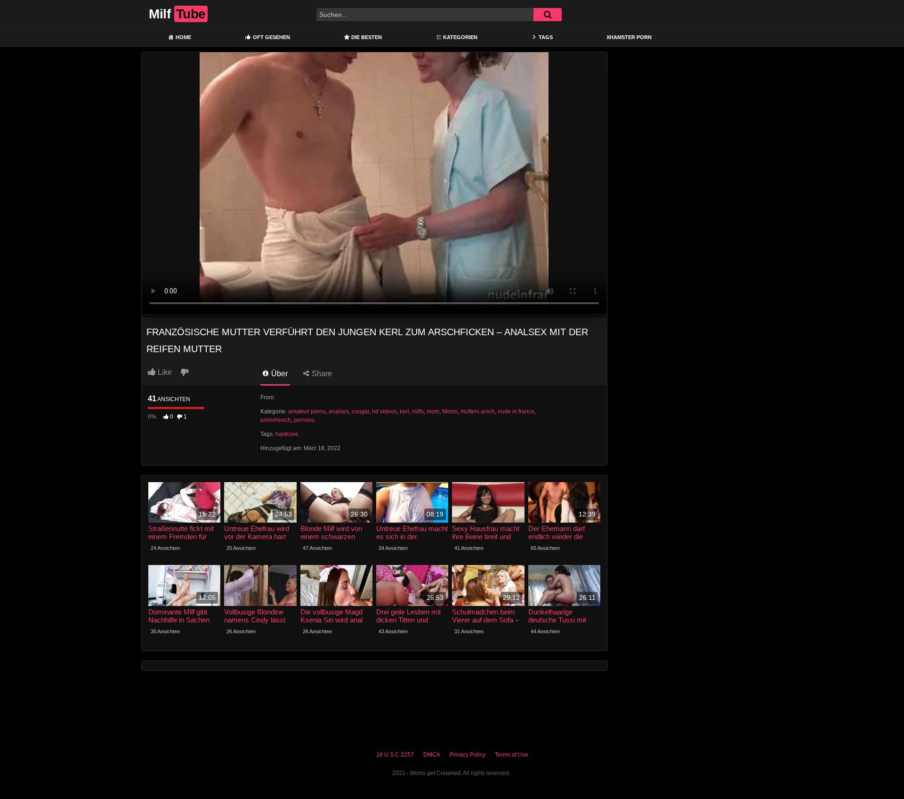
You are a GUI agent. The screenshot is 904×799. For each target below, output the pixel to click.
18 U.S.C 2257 (395, 754)
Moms (450, 411)
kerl (404, 411)
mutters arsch (477, 411)
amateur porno (307, 411)
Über (278, 374)
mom (433, 411)
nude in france (516, 411)
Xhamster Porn (629, 37)
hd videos (384, 411)
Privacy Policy (467, 754)
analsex (339, 411)
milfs (418, 411)
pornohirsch (275, 420)
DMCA (431, 754)
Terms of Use (511, 754)
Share (321, 374)
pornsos (304, 420)
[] (547, 14)
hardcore (287, 434)
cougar (360, 411)
